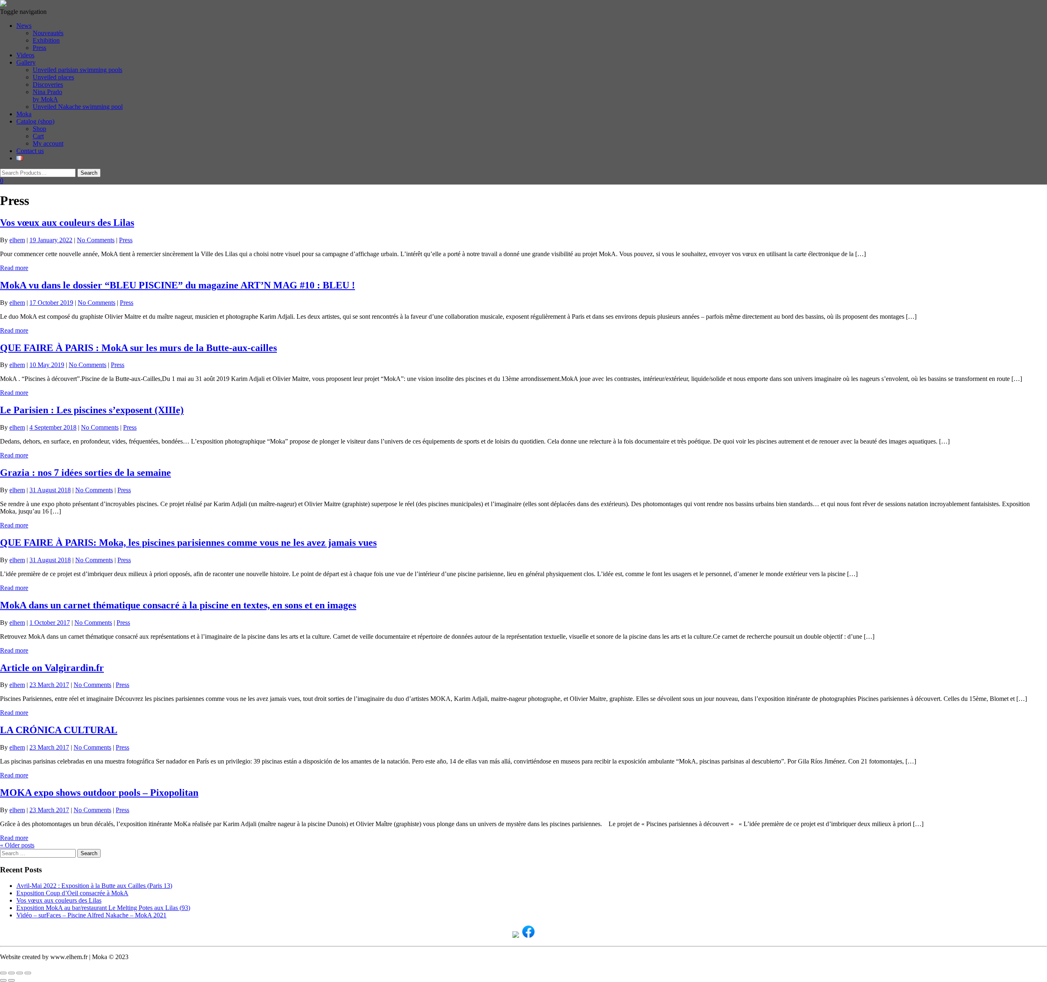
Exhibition (46, 40)
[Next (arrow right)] (11, 980)
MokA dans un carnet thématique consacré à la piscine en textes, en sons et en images (178, 605)
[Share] (19, 973)
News (23, 25)
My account (48, 143)
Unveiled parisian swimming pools (77, 69)
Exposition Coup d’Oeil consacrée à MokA (72, 893)
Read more (14, 267)
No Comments (96, 239)
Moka (23, 113)
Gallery (26, 62)
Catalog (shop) (35, 121)
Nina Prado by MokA (47, 95)
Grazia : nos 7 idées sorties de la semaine (85, 472)
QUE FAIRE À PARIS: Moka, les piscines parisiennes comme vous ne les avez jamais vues (188, 542)
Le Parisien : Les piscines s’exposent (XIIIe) (92, 410)
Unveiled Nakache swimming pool (78, 106)
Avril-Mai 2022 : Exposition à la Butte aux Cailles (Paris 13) (94, 885)
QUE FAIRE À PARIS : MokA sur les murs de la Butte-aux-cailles (138, 347)
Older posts (17, 845)
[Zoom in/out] (3, 973)
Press (39, 47)
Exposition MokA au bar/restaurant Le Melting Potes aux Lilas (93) (103, 907)
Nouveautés (48, 32)
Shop (39, 128)
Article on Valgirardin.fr (52, 667)
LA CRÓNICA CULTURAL (58, 730)
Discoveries (48, 84)
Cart (38, 136)
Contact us (30, 150)
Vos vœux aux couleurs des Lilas (67, 222)
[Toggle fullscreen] (11, 973)
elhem (17, 239)
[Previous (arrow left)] (3, 980)
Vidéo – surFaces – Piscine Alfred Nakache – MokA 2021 (91, 915)
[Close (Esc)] (28, 973)
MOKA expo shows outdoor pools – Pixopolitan (99, 792)
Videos (25, 55)
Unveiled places (53, 77)
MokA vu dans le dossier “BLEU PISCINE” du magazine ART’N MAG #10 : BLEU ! (177, 285)
